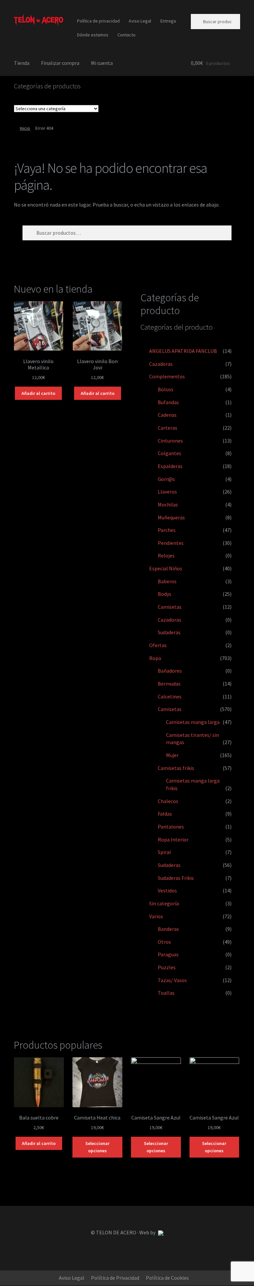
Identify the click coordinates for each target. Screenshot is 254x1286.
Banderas (168, 929)
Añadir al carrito (38, 393)
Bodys (164, 594)
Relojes (166, 555)
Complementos (167, 376)
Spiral (164, 852)
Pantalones (171, 826)
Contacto (126, 35)
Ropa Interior (173, 839)
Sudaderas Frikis (176, 878)
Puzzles (167, 967)
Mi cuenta (102, 63)
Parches (167, 530)
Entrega (168, 21)
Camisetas (170, 606)
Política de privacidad (98, 21)
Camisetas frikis (176, 768)
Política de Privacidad (115, 1277)
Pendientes (171, 543)
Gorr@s (166, 479)
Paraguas (168, 954)
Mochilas (168, 504)
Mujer (172, 755)
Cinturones (170, 440)
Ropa (155, 658)
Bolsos (165, 389)
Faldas (165, 813)
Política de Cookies (167, 1277)
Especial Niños (165, 568)
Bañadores (170, 670)
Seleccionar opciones (97, 1147)
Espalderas (170, 466)
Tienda (21, 63)
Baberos (167, 581)
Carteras (167, 427)
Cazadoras (161, 363)
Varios (156, 916)
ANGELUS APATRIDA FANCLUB (183, 351)
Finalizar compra (60, 63)
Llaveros (167, 491)
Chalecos (168, 801)
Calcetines (170, 696)
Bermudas (169, 683)
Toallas (166, 992)
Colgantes (169, 453)
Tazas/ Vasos (172, 980)
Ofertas (158, 645)
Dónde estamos (92, 35)
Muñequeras (171, 517)
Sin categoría (164, 903)
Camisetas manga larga (193, 722)
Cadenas (167, 414)
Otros (164, 941)
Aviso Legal (140, 21)
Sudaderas (169, 632)
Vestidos (167, 890)
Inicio (25, 128)
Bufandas (168, 402)
